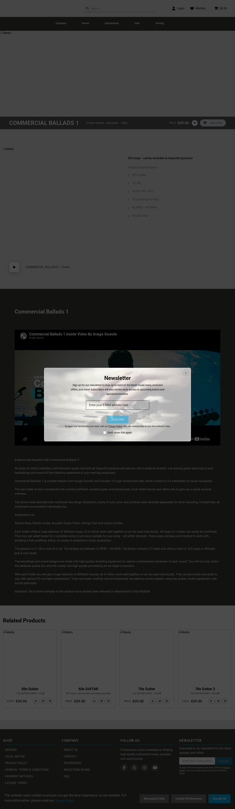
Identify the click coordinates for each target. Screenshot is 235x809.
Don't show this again (120, 432)
